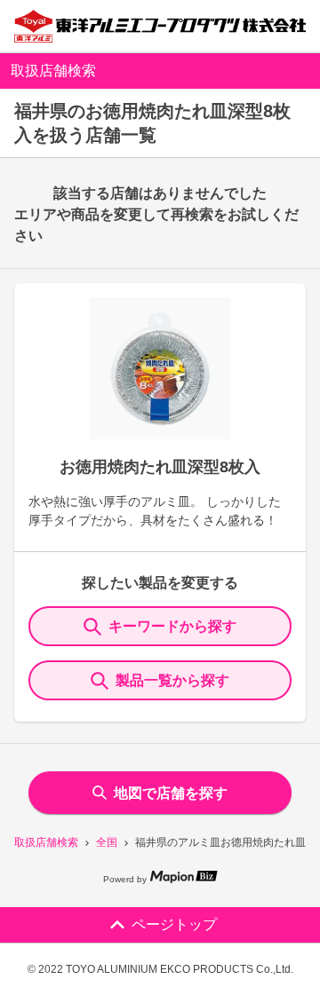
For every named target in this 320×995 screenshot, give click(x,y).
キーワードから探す (172, 626)
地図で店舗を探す (171, 793)
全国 (106, 842)
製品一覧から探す (172, 680)
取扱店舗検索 (46, 842)
